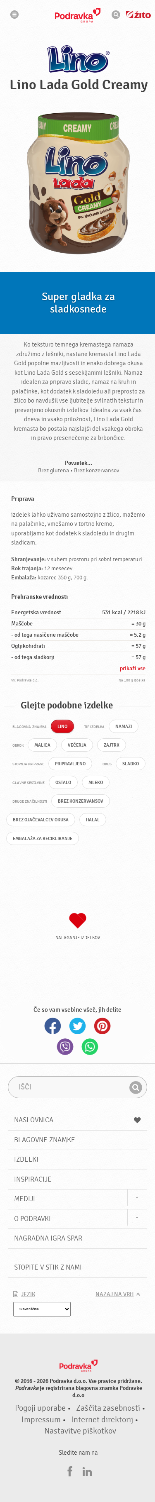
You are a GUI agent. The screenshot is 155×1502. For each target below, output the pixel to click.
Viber (65, 1046)
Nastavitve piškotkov (80, 1431)
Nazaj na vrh (114, 1294)
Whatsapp (90, 1046)
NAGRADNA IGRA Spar (48, 1238)
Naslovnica (33, 1120)
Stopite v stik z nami (48, 1267)
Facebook (53, 1026)
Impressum (41, 1419)
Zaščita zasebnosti (108, 1408)
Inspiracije (33, 1179)
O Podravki (32, 1219)
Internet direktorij (102, 1419)
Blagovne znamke (44, 1140)
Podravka (77, 15)
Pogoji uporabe (40, 1408)
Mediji (24, 1199)
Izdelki (26, 1159)
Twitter (77, 1026)
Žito (138, 14)
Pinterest (102, 1026)
